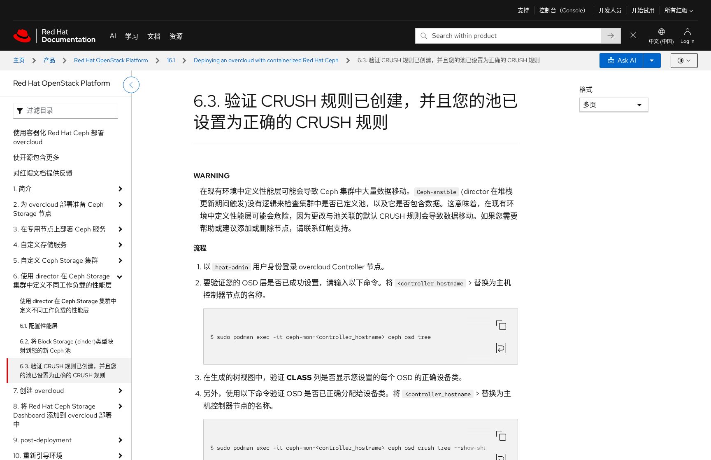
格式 (585, 89)
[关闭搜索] (633, 35)
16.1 (171, 60)
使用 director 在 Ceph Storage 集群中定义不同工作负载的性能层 (68, 305)
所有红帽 (676, 10)
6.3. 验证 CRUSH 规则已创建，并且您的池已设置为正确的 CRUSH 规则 (68, 370)
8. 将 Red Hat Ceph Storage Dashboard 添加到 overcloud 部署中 (62, 415)
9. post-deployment (42, 440)
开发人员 (610, 10)
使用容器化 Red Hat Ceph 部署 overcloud (58, 137)
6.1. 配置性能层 (39, 325)
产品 (49, 60)
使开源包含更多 (36, 157)
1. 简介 (22, 188)
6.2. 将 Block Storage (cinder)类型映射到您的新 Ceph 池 (66, 346)
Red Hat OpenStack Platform (111, 60)
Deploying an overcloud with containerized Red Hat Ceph (266, 60)
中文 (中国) (661, 41)
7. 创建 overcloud (38, 390)
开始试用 (643, 10)
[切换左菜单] (131, 85)
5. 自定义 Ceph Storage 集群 (55, 260)
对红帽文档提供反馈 (42, 173)
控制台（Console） (564, 10)
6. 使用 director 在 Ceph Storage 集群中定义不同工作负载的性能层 (62, 281)
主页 (19, 60)
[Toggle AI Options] (652, 60)
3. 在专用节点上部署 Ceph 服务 (59, 229)
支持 (523, 10)
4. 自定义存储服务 (40, 245)
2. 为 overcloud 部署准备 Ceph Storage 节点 (58, 209)
